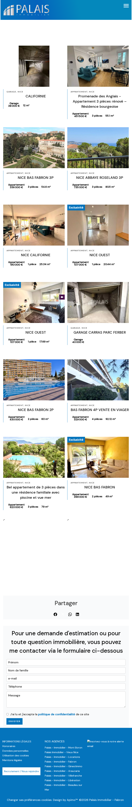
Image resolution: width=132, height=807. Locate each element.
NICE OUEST (100, 255)
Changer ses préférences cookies (29, 800)
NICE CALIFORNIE (35, 255)
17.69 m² (44, 341)
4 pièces (97, 419)
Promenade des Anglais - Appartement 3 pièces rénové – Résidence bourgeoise (100, 101)
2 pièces (33, 419)
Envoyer (14, 721)
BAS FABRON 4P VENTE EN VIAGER (100, 409)
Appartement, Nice (83, 91)
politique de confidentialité (56, 714)
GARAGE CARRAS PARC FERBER (100, 332)
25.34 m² (44, 264)
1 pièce (32, 264)
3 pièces (97, 115)
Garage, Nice (15, 91)
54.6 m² (46, 186)
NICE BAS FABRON (99, 487)
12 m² (26, 105)
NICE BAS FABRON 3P (36, 177)
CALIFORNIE (36, 96)
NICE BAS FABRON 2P (36, 409)
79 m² (44, 506)
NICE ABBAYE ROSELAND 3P (99, 177)
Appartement (80, 115)
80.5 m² (110, 186)
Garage (14, 105)
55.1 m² (109, 115)
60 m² (45, 419)
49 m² (109, 496)
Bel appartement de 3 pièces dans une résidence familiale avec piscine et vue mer (36, 492)
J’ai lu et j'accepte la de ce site (49, 714)
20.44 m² (109, 264)
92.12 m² (111, 419)
